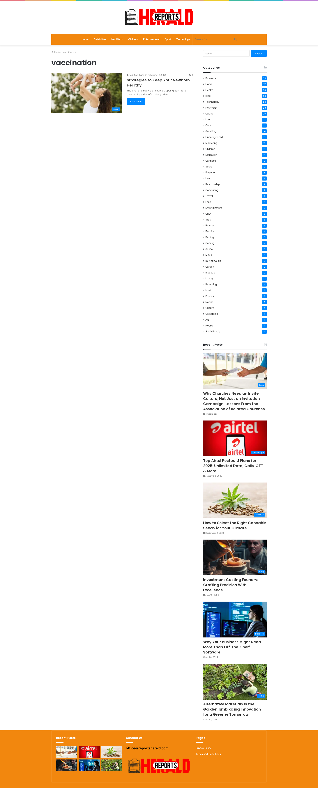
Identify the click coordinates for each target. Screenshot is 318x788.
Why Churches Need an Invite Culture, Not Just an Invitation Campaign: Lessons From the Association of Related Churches (234, 401)
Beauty (209, 225)
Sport (168, 39)
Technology (183, 39)
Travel (209, 196)
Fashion (210, 231)
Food (208, 201)
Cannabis (210, 160)
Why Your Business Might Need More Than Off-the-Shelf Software (232, 647)
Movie (209, 254)
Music (208, 290)
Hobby (209, 325)
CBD (208, 213)
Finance (210, 172)
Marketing (211, 143)
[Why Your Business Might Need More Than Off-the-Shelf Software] (89, 765)
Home (85, 39)
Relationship (212, 184)
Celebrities (100, 39)
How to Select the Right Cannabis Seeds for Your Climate (234, 525)
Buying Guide (213, 260)
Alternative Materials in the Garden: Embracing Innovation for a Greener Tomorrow (232, 709)
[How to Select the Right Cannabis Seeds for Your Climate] (111, 752)
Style (208, 219)
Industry (210, 272)
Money (209, 278)
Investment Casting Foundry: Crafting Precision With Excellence (230, 585)
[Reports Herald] (159, 17)
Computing (211, 190)
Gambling (210, 131)
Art (207, 319)
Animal (209, 249)
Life (207, 119)
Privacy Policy (203, 747)
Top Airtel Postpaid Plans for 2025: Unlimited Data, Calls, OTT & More (233, 465)
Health (209, 90)
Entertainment (151, 39)
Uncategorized (214, 137)
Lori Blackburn (136, 75)
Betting (209, 237)
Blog (208, 95)
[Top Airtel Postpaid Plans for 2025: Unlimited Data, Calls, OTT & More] (89, 752)
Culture (209, 307)
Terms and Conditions (208, 753)
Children (133, 39)
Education (211, 154)
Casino (209, 113)
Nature (209, 302)
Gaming (209, 243)
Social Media (212, 331)
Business (210, 78)
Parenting (211, 284)
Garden (209, 266)
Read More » (136, 101)
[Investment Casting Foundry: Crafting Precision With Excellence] (66, 765)
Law (207, 178)
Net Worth (117, 39)
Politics (209, 296)
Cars (208, 125)
